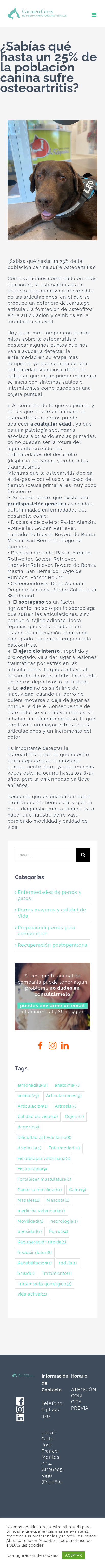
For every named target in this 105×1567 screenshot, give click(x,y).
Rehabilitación (35, 1262)
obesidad (30, 1231)
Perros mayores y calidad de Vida (52, 913)
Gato (77, 1189)
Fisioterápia (32, 1168)
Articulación (33, 1106)
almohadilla (33, 1085)
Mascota (58, 1200)
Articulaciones (64, 1095)
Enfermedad (64, 1148)
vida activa (32, 1294)
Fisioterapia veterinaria (44, 1158)
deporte (28, 1127)
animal (28, 1095)
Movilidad (30, 1221)
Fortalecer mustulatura (44, 1179)
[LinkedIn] (65, 1045)
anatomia (67, 1085)
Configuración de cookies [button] (33, 1555)
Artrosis (65, 1106)
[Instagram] (53, 1045)
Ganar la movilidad (40, 1189)
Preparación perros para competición (46, 930)
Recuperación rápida (42, 1241)
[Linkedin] (20, 1416)
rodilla (68, 1262)
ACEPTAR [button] (73, 1555)
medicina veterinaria (41, 1210)
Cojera (74, 1116)
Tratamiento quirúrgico (44, 1283)
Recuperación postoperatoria (52, 945)
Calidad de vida (38, 1116)
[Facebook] (40, 1045)
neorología (64, 1221)
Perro (58, 1231)
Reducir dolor (35, 1252)
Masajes (29, 1200)
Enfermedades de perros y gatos (50, 895)
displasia (29, 1148)
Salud (26, 1273)
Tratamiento (57, 1273)
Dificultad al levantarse (44, 1137)
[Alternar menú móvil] (94, 14)
